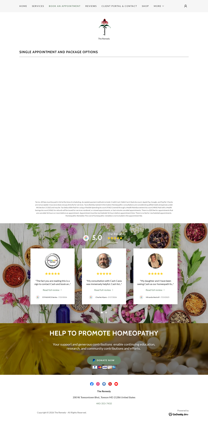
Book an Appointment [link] (65, 6)
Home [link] (23, 6)
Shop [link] (145, 6)
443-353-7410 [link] (104, 403)
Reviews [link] (91, 6)
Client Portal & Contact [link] (119, 6)
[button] (159, 6)
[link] (104, 25)
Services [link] (38, 6)
